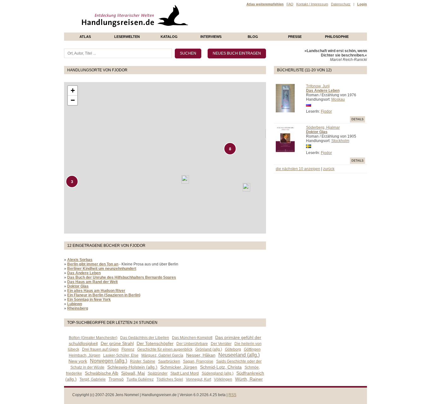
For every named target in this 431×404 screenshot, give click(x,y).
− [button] (73, 100)
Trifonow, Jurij (318, 86)
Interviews (210, 37)
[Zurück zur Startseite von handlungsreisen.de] (181, 30)
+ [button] (73, 90)
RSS (232, 395)
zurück (328, 169)
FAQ (289, 4)
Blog (253, 37)
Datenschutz (341, 4)
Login (362, 4)
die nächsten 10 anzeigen (298, 169)
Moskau (338, 99)
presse (295, 37)
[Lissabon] (185, 179)
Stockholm (340, 141)
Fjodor (326, 111)
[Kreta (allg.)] (246, 187)
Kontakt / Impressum (312, 4)
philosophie (337, 37)
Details (357, 119)
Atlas (85, 37)
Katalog (169, 37)
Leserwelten (127, 37)
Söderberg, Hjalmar (323, 127)
